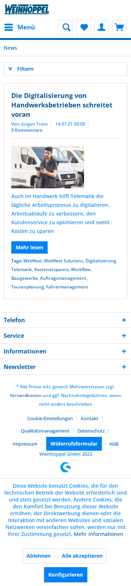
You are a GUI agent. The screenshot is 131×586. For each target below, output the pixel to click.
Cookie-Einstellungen (50, 418)
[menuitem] (19, 27)
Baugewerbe (24, 278)
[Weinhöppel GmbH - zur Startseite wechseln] (27, 10)
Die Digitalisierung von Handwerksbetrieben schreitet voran (61, 105)
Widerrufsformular (74, 443)
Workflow (81, 269)
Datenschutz (91, 430)
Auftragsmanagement (63, 278)
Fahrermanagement (67, 287)
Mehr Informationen (98, 533)
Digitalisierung (101, 261)
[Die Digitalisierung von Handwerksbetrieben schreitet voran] (65, 167)
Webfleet (32, 261)
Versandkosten (25, 395)
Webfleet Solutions (63, 261)
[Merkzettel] (83, 27)
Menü (26, 27)
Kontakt (89, 418)
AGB (113, 443)
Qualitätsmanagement (45, 430)
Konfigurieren (65, 574)
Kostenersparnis (51, 269)
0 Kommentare (27, 130)
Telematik (21, 269)
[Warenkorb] (119, 27)
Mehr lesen (29, 247)
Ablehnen (39, 555)
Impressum (25, 443)
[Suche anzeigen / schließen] (66, 27)
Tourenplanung (27, 287)
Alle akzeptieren (82, 555)
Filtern (25, 68)
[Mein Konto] (101, 27)
